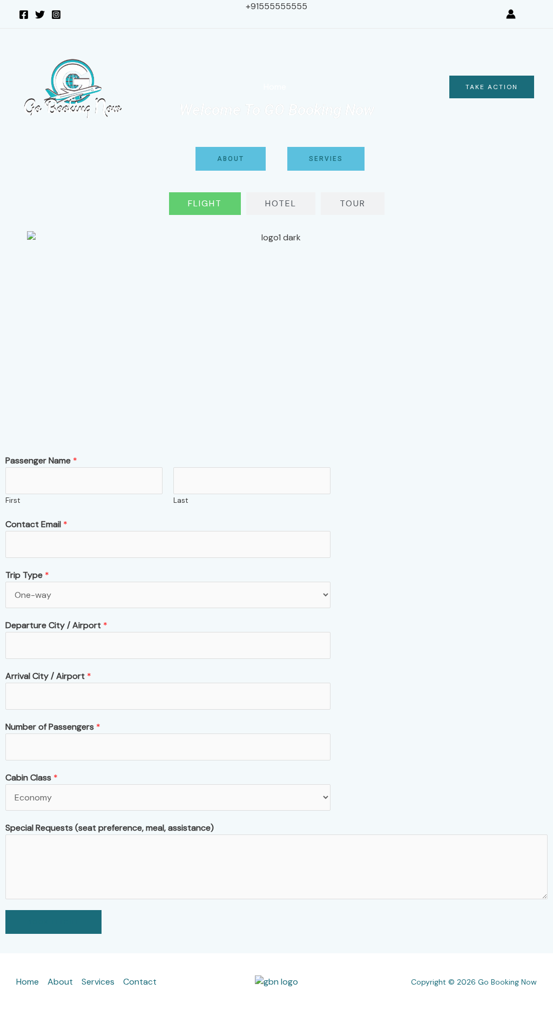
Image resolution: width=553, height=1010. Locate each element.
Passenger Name (41, 460)
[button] (530, 14)
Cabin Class (31, 777)
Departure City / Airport (56, 625)
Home (275, 86)
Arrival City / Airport (48, 676)
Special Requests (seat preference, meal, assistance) (109, 827)
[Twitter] (40, 14)
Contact (413, 86)
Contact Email (36, 524)
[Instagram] (56, 14)
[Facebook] (24, 14)
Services (362, 86)
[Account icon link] (511, 14)
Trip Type (27, 575)
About (316, 86)
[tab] (205, 203)
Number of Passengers (52, 726)
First (13, 500)
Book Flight (53, 922)
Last (180, 500)
